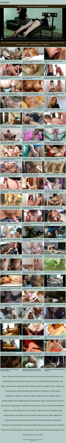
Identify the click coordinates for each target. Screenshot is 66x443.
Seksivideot (5, 2)
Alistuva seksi (25, 44)
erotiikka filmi (45, 44)
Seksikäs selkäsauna (35, 44)
